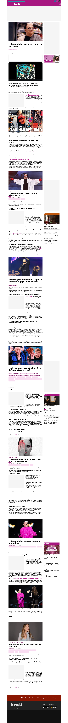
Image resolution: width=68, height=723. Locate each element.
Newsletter (51, 704)
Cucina (57, 4)
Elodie (34, 373)
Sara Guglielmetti (11, 197)
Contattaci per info (50, 698)
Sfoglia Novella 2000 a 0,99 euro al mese (16, 1)
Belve (10, 546)
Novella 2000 (36, 88)
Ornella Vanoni (34, 377)
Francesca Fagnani (23, 546)
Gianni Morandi (26, 375)
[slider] (15, 81)
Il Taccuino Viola (43, 4)
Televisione (32, 4)
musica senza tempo (12, 377)
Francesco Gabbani (19, 375)
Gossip (9, 191)
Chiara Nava (10, 283)
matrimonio (23, 198)
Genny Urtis (34, 650)
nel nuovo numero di (30, 88)
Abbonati (45, 704)
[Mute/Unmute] (12, 81)
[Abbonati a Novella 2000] (52, 59)
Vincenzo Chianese (11, 545)
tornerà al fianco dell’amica (23, 151)
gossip (18, 198)
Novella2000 (23, 377)
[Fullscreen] (41, 81)
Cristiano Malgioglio (12, 49)
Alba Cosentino (11, 463)
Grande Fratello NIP (19, 152)
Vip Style (14, 42)
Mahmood (31, 375)
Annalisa (10, 373)
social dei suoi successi (35, 95)
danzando (26, 163)
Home (22, 4)
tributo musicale (12, 380)
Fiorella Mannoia (12, 375)
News (25, 4)
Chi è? (45, 394)
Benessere (37, 4)
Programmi (13, 539)
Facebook (22, 619)
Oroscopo (46, 543)
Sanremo (28, 707)
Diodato (30, 373)
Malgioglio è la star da (30, 94)
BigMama (13, 650)
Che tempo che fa (16, 373)
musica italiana (37, 375)
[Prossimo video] (25, 81)
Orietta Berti (28, 377)
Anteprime (10, 642)
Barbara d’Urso (32, 151)
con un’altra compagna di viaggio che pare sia (24, 159)
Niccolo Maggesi (11, 48)
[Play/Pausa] (10, 81)
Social (28, 4)
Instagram (27, 619)
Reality (10, 42)
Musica (9, 457)
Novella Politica (51, 4)
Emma (37, 373)
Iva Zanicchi (27, 159)
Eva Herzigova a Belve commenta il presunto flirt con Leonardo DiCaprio (28, 578)
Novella (18, 377)
